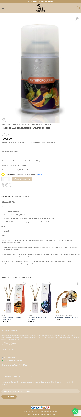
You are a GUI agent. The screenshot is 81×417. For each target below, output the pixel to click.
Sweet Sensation (14, 124)
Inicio (3, 124)
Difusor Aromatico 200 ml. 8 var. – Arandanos (38, 318)
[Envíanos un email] (10, 343)
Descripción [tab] (5, 196)
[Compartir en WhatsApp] (3, 185)
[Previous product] (7, 134)
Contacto (35, 411)
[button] (2, 7)
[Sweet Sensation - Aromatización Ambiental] (40, 8)
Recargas (48, 124)
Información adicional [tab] (20, 196)
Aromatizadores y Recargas (32, 124)
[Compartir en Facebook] (6, 185)
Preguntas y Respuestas (48, 411)
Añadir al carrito (22, 179)
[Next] (79, 303)
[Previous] (1, 303)
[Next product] (3, 134)
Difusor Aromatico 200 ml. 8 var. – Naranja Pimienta (12, 318)
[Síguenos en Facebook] (3, 343)
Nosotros (27, 411)
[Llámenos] (14, 343)
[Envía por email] (10, 185)
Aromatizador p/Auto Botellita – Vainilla (67, 317)
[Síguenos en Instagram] (6, 343)
